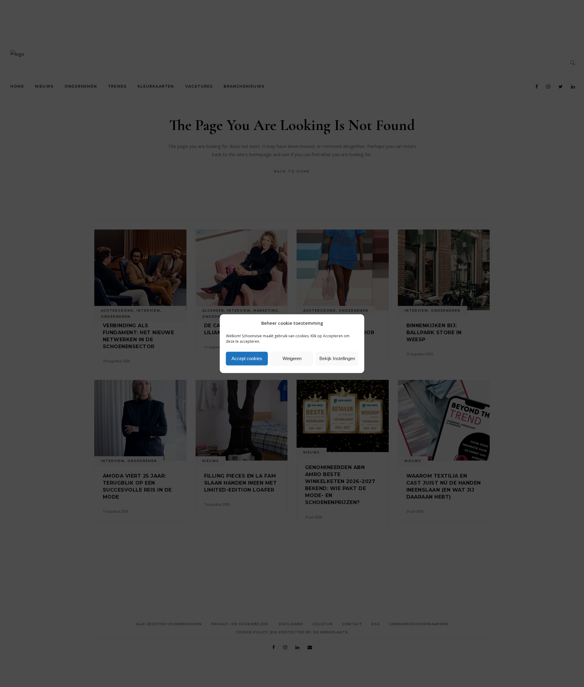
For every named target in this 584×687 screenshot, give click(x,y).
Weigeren (292, 358)
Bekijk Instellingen (337, 358)
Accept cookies (246, 358)
